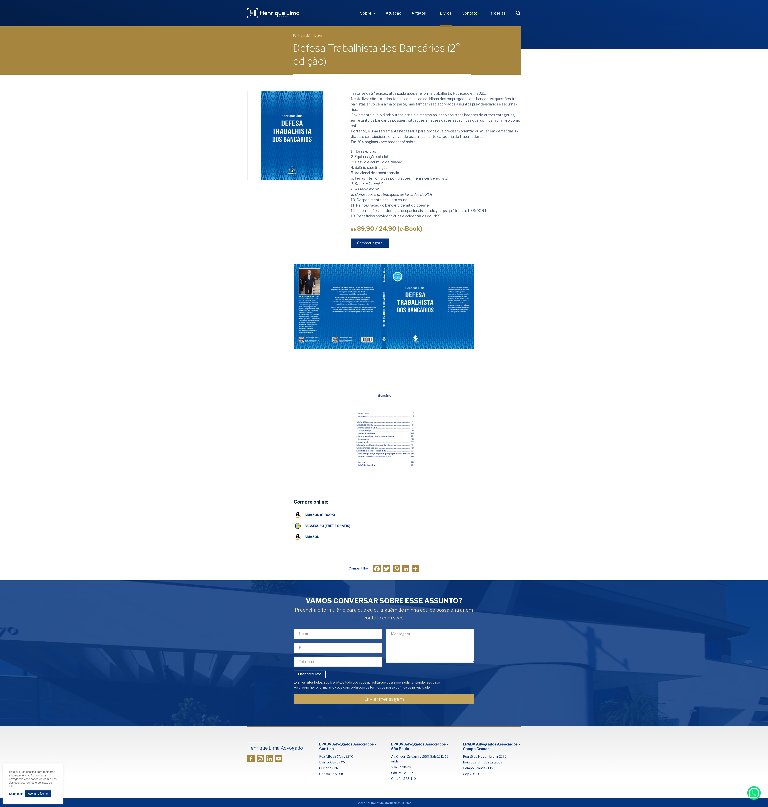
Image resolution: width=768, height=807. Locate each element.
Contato (470, 13)
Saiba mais (16, 793)
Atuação (393, 13)
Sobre (366, 13)
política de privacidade (413, 687)
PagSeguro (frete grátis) (327, 526)
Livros (446, 13)
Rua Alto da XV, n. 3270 (336, 756)
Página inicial (301, 35)
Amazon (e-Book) (319, 515)
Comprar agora (369, 243)
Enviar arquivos (309, 674)
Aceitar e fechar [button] (38, 793)
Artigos (418, 13)
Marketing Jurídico (397, 803)
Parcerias (497, 13)
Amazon (311, 537)
